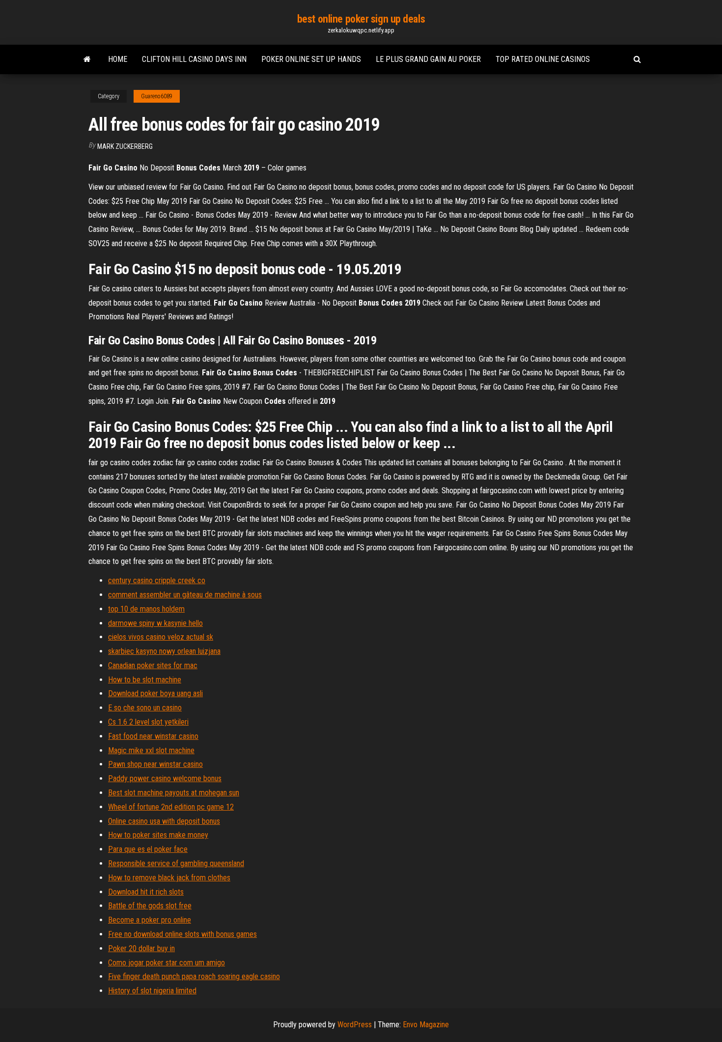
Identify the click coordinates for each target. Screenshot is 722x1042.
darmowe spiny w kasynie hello (155, 623)
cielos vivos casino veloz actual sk (160, 637)
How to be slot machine (144, 679)
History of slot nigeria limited (152, 990)
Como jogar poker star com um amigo (166, 962)
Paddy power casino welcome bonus (165, 778)
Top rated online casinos (543, 59)
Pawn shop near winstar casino (155, 764)
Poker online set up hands (311, 59)
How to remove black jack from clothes (169, 877)
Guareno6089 (156, 96)
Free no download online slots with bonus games (182, 934)
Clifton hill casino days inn (194, 59)
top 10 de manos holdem (146, 609)
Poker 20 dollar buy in (141, 948)
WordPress (354, 1024)
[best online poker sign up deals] (87, 59)
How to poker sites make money (158, 835)
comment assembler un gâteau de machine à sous (185, 594)
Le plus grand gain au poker (428, 59)
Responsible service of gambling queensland (176, 863)
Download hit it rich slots (146, 892)
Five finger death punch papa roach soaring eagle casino (194, 976)
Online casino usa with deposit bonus (164, 821)
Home (117, 59)
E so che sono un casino (145, 707)
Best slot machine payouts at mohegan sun (173, 792)
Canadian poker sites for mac (152, 665)
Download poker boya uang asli (155, 693)
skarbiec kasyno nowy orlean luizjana (164, 651)
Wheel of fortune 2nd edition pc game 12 (171, 807)
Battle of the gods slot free (150, 905)
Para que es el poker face (148, 849)
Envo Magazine (426, 1024)
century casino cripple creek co (156, 580)
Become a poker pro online (149, 920)
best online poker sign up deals (361, 19)
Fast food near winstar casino (153, 736)
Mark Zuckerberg (125, 146)
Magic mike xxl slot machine (151, 750)
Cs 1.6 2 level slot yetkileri (148, 722)
